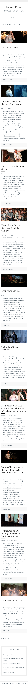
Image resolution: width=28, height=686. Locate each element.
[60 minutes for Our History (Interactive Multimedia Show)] (14, 526)
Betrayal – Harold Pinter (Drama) (12, 167)
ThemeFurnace (13, 684)
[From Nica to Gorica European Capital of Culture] (14, 220)
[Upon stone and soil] (14, 286)
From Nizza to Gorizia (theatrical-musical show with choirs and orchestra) (13, 408)
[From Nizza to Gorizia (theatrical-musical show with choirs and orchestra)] (14, 401)
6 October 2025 (7, 203)
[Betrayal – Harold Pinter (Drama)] (14, 161)
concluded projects (9, 354)
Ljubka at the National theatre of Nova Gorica (11, 103)
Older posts (5, 638)
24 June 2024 (6, 631)
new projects (6, 108)
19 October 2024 (7, 445)
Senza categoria (7, 52)
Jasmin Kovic (14, 7)
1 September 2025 (8, 269)
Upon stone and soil (10, 290)
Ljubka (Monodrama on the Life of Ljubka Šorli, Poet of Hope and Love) (12, 470)
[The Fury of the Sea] (14, 43)
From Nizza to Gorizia (11, 600)
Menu (15, 17)
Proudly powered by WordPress (9, 683)
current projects (8, 173)
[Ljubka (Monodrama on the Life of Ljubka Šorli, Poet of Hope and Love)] (14, 462)
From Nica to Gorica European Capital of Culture (10, 228)
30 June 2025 (6, 325)
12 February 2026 (8, 80)
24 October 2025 (7, 145)
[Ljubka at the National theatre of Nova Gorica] (14, 97)
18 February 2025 (7, 384)
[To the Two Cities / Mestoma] (14, 342)
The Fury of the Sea (10, 47)
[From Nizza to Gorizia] (14, 596)
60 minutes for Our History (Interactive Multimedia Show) (10, 533)
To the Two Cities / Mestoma (10, 348)
